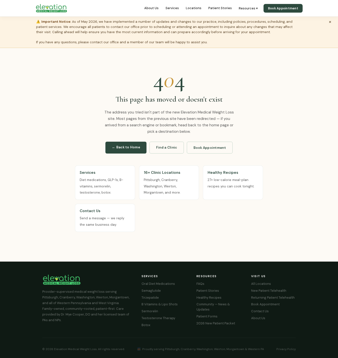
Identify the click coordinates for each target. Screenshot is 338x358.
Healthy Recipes (208, 297)
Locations (193, 8)
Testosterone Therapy (158, 318)
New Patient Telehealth (268, 291)
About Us (151, 8)
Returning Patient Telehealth (273, 297)
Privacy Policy (286, 349)
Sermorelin (150, 311)
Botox (146, 325)
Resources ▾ (248, 8)
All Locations (261, 284)
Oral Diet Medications (158, 284)
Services (172, 8)
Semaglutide (151, 291)
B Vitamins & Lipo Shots (160, 304)
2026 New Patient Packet (215, 323)
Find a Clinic (166, 147)
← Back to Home (126, 147)
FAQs (200, 284)
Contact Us (260, 311)
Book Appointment (283, 8)
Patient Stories (220, 8)
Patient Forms (206, 316)
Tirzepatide (150, 297)
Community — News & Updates (213, 307)
